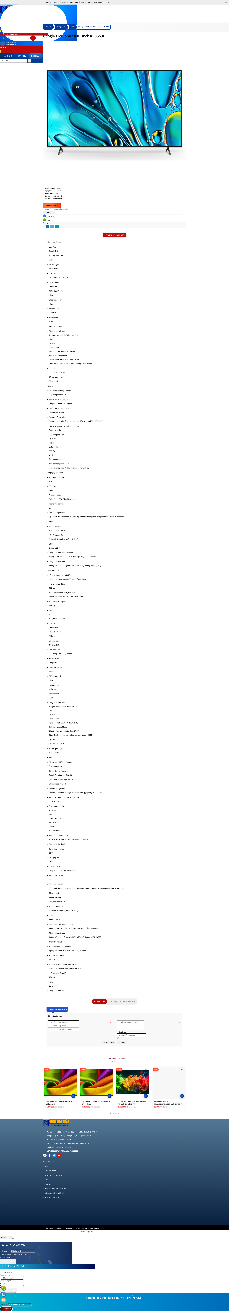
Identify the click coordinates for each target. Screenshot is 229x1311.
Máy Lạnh (48, 1184)
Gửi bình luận (108, 1042)
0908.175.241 (65, 1139)
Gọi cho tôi (49, 212)
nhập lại (122, 1042)
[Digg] (57, 226)
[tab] (114, 235)
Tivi (46, 1166)
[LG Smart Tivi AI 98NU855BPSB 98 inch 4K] (96, 1083)
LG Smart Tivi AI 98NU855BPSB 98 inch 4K (96, 1102)
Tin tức (60, 56)
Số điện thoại (7, 1254)
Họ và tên (5, 1251)
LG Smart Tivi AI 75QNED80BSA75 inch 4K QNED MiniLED (168, 1102)
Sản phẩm (35, 56)
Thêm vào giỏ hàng (52, 205)
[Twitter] (52, 226)
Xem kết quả (6, 1238)
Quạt (46, 1180)
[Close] (13, 1238)
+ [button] (76, 202)
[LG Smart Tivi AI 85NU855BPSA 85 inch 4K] (60, 1083)
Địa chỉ (2, 1257)
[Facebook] (47, 226)
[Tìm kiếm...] (33, 38)
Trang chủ (7, 56)
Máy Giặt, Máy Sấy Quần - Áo (55, 1188)
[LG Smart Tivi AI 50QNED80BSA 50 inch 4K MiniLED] (132, 1083)
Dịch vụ (48, 56)
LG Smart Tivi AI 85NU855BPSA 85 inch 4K (59, 1102)
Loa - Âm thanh (50, 1171)
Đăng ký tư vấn (8, 1261)
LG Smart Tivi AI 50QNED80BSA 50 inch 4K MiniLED (132, 1102)
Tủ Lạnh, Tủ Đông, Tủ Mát (54, 1175)
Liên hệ (71, 56)
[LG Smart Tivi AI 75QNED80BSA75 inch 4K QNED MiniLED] (169, 1083)
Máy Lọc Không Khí (52, 1197)
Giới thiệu (21, 56)
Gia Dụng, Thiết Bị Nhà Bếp (54, 1193)
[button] (1, 51)
